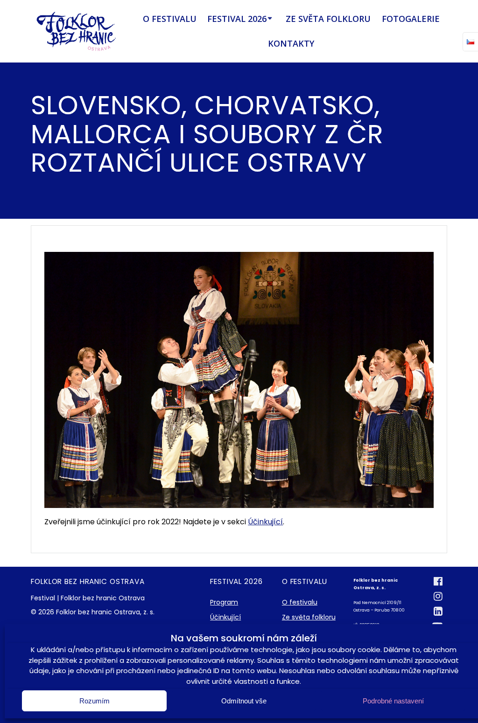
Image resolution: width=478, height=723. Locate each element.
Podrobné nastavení (393, 701)
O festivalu (170, 18)
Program (224, 602)
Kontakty (291, 43)
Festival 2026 (237, 18)
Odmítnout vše (244, 701)
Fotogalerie (411, 18)
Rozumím (94, 701)
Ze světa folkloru (328, 18)
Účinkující (265, 521)
